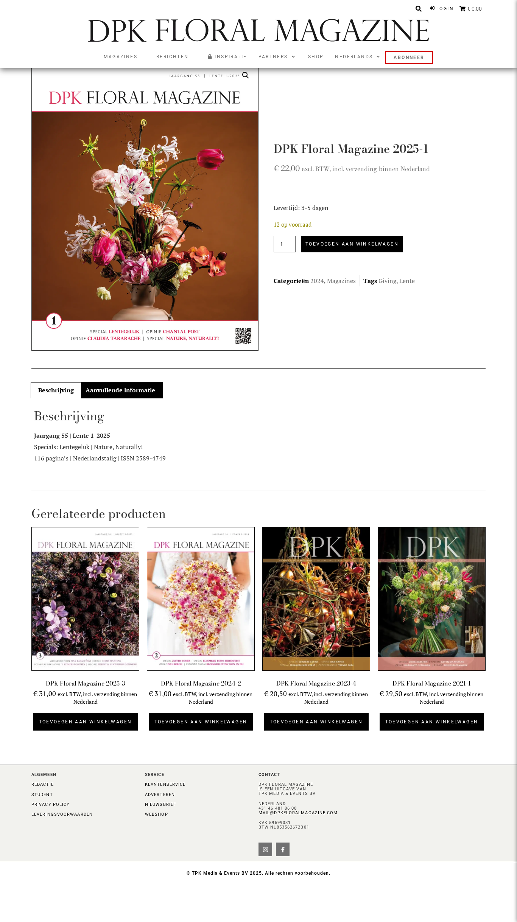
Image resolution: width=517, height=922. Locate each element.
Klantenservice (165, 784)
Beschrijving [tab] (56, 390)
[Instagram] (265, 849)
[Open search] (418, 8)
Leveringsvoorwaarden (62, 814)
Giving (387, 281)
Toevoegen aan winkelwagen (352, 244)
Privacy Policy (50, 804)
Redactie (42, 784)
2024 (317, 281)
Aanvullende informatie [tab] (120, 390)
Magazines (341, 281)
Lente (407, 281)
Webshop (156, 814)
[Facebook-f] (283, 849)
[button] (278, 56)
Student (42, 794)
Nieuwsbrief (160, 804)
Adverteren (160, 794)
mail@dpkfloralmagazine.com (298, 812)
